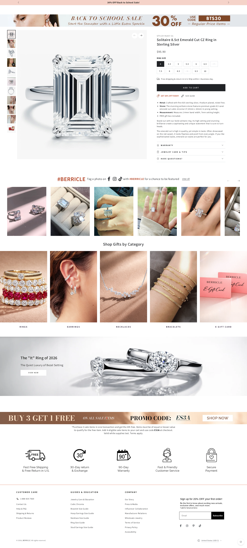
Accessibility (130, 532)
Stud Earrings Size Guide (82, 527)
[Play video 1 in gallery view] (11, 62)
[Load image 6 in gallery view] (11, 91)
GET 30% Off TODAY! (170, 96)
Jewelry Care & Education (82, 499)
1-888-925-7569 (27, 498)
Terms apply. (136, 433)
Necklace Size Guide (80, 518)
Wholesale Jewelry (133, 518)
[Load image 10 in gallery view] (11, 128)
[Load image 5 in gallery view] (11, 81)
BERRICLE (26, 540)
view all (186, 178)
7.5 (161, 72)
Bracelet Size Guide (79, 508)
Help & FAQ (21, 508)
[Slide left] (18, 2)
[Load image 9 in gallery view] (11, 119)
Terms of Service (132, 522)
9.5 (197, 72)
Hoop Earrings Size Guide (82, 513)
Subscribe (218, 515)
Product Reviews (24, 518)
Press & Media (131, 504)
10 (206, 72)
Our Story (129, 499)
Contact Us (21, 504)
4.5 (170, 65)
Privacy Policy (131, 527)
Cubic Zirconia (77, 504)
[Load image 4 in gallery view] (11, 72)
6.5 (206, 65)
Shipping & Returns (25, 513)
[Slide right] (228, 2)
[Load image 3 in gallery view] (11, 53)
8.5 (179, 72)
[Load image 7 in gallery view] (11, 100)
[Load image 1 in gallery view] (11, 34)
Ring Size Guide (78, 522)
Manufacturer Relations (136, 513)
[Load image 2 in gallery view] (11, 43)
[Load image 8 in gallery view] (11, 109)
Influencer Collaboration (136, 508)
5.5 (188, 65)
